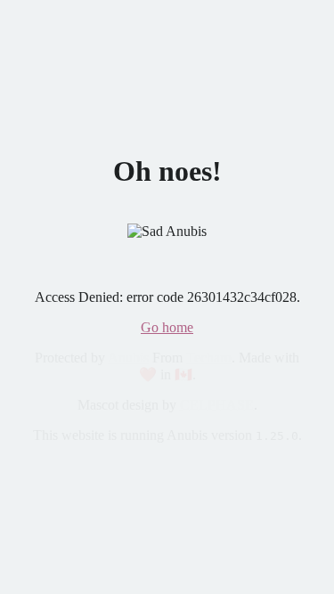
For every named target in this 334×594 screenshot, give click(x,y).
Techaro (209, 357)
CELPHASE (217, 404)
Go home (167, 327)
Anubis (128, 357)
